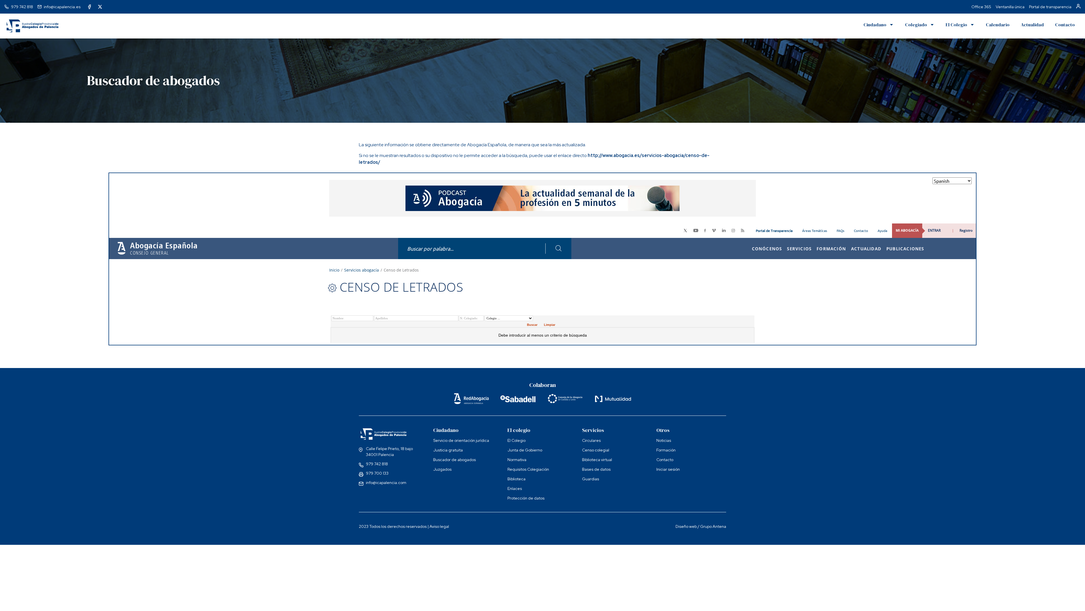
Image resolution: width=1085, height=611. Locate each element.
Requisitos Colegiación (528, 469)
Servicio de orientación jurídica (461, 440)
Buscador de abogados (454, 459)
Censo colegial (595, 450)
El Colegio (956, 24)
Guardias (590, 478)
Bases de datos (596, 469)
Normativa (516, 459)
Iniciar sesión (668, 469)
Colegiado (916, 24)
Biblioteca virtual (597, 459)
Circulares (591, 440)
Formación (666, 450)
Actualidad (1032, 24)
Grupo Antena (713, 526)
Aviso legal (439, 526)
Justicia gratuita (448, 450)
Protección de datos (525, 498)
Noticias (663, 440)
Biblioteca (516, 478)
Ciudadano (874, 24)
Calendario (998, 24)
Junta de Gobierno (524, 450)
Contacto (1065, 24)
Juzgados (442, 469)
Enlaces (514, 488)
